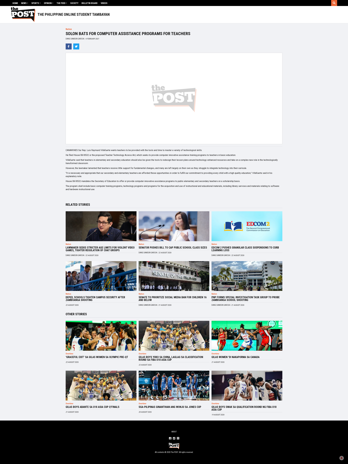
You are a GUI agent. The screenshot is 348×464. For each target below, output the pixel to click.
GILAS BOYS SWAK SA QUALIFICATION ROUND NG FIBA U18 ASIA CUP (244, 408)
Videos (104, 3)
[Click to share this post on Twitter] (76, 46)
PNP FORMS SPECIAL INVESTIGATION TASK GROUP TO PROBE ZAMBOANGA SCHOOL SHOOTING (246, 298)
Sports (35, 3)
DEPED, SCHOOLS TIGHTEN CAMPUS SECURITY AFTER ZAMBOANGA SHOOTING (95, 298)
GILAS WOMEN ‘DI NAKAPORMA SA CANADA (236, 357)
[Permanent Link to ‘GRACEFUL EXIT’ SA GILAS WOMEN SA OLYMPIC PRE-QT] (101, 336)
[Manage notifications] (341, 458)
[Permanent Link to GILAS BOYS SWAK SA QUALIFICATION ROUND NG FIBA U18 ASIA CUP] (247, 386)
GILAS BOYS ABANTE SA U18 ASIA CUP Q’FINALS (92, 407)
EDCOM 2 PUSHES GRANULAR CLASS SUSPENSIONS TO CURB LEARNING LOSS (245, 249)
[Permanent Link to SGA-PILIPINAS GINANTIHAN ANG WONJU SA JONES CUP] (174, 386)
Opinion (48, 3)
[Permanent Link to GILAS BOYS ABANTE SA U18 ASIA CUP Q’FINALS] (101, 386)
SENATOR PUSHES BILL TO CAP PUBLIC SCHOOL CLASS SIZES (173, 247)
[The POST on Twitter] (174, 438)
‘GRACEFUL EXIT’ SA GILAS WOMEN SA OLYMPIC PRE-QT (97, 357)
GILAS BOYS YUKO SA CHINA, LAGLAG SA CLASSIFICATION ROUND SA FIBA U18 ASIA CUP (171, 358)
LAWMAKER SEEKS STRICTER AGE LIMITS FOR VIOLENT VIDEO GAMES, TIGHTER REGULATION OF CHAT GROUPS (100, 249)
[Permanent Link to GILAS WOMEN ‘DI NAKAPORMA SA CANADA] (247, 336)
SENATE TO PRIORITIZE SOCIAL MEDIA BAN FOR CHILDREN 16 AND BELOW (172, 298)
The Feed (61, 3)
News (24, 3)
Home (15, 3)
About (174, 432)
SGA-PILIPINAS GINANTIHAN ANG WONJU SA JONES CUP (170, 407)
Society (74, 3)
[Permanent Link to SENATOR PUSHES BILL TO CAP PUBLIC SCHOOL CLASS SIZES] (174, 226)
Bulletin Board (89, 3)
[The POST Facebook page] (170, 438)
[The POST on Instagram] (178, 438)
